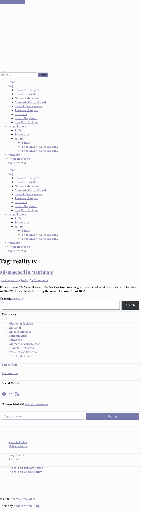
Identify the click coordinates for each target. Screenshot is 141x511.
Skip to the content (12, 2)
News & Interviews (27, 98)
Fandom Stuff (18, 336)
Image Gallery (16, 127)
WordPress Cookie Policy (25, 472)
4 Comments (39, 281)
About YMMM (16, 163)
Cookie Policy (18, 442)
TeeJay (25, 281)
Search (6, 299)
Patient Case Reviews (28, 106)
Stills (18, 131)
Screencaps (22, 135)
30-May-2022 (9, 281)
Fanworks (21, 114)
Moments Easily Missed (30, 102)
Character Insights (27, 90)
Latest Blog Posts (26, 119)
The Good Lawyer (26, 110)
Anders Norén (22, 506)
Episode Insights (26, 94)
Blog (10, 86)
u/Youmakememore (36, 404)
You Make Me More (22, 499)
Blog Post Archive (26, 123)
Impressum (16, 455)
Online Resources (18, 159)
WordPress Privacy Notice (26, 468)
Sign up (112, 416)
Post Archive (10, 373)
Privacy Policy (18, 447)
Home (11, 82)
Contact (14, 459)
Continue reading (11, 299)
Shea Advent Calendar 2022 (40, 151)
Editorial (15, 328)
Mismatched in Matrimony (27, 272)
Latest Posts (9, 365)
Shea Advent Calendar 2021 (40, 147)
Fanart (19, 139)
